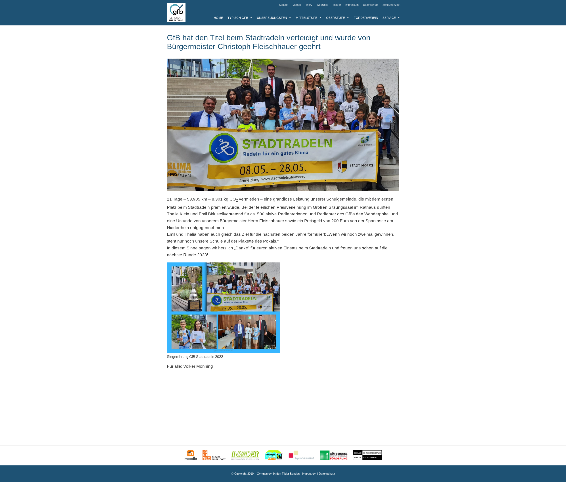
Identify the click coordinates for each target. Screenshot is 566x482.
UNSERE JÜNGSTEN (272, 17)
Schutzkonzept (391, 4)
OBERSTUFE (335, 17)
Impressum (352, 4)
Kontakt (283, 4)
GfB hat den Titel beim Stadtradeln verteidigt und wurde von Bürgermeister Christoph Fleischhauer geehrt (268, 42)
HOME (218, 17)
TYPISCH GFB (238, 17)
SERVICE (389, 17)
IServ (309, 4)
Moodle (297, 4)
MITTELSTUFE (306, 17)
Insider (337, 4)
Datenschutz (370, 4)
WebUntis (322, 4)
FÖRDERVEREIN (366, 17)
